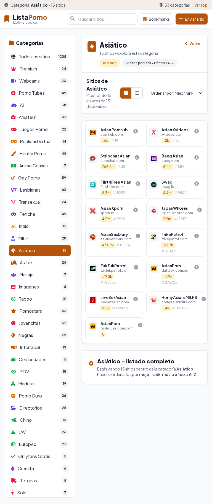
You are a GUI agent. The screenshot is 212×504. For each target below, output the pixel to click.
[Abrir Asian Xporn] (114, 213)
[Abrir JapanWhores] (175, 213)
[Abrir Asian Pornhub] (114, 135)
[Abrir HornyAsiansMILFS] (175, 303)
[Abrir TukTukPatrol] (114, 274)
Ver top (201, 4)
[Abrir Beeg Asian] (175, 161)
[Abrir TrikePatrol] (175, 242)
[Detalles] (135, 131)
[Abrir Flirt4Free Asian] (114, 187)
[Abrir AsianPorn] (175, 274)
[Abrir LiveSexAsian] (114, 303)
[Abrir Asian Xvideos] (175, 135)
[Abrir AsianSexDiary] (114, 242)
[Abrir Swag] (175, 187)
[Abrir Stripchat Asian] (114, 161)
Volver (195, 43)
